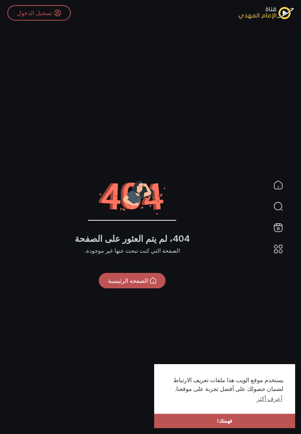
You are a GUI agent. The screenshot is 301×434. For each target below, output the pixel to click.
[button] (282, 206)
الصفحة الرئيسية (128, 280)
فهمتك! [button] (224, 421)
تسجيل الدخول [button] (34, 13)
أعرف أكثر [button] (269, 399)
